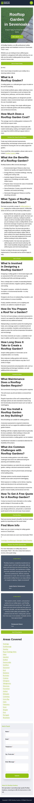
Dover (5, 707)
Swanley (29, 540)
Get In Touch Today (17, 63)
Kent (4, 670)
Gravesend (6, 667)
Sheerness (6, 686)
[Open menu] (31, 2)
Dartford (5, 659)
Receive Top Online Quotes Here (17, 544)
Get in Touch (17, 258)
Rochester (6, 675)
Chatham (5, 678)
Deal (4, 712)
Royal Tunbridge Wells (9, 652)
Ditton (4, 654)
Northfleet (6, 665)
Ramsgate (6, 715)
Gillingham (6, 680)
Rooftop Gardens (11, 153)
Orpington (19, 540)
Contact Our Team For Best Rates (17, 137)
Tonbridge (4, 540)
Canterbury (6, 696)
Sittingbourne (7, 683)
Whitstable (6, 694)
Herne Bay (6, 699)
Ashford (5, 691)
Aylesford (5, 657)
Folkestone (6, 704)
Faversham (6, 688)
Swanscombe (7, 662)
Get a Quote (16, 36)
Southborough (12, 540)
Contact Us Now (17, 374)
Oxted (24, 540)
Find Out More (17, 515)
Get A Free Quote (17, 632)
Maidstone (6, 673)
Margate (5, 709)
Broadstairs (6, 717)
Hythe (4, 702)
